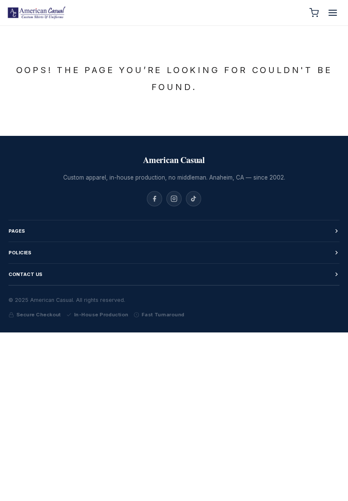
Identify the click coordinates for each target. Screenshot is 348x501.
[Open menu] (332, 12)
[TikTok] (193, 198)
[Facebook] (154, 198)
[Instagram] (174, 198)
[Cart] (314, 12)
